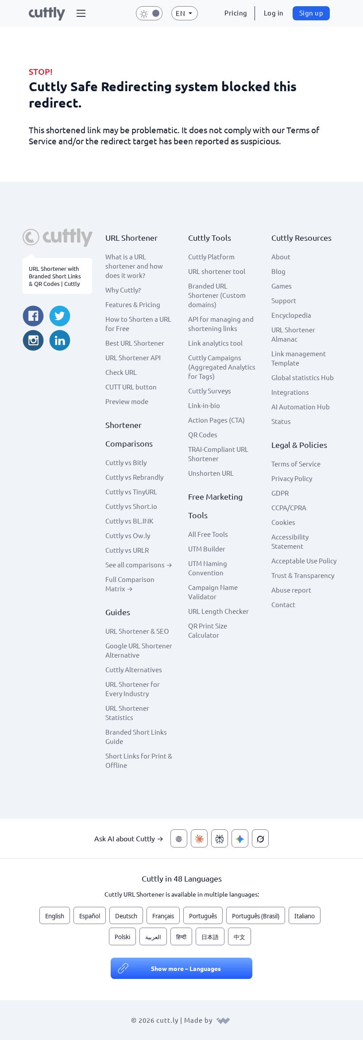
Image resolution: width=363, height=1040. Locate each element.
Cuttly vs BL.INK (129, 520)
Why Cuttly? (123, 289)
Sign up (311, 12)
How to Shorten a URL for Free (138, 323)
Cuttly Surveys (209, 390)
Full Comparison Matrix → (129, 584)
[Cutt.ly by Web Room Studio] (223, 1020)
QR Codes (202, 434)
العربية (153, 937)
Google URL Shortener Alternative (138, 650)
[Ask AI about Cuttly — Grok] (260, 838)
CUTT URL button (131, 386)
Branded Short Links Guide (136, 736)
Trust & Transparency (302, 575)
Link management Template (298, 358)
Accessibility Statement (290, 541)
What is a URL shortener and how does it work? (134, 265)
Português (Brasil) (255, 916)
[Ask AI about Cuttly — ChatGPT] (178, 838)
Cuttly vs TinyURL (131, 491)
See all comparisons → (138, 564)
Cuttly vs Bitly (126, 462)
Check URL (121, 372)
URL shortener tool (216, 271)
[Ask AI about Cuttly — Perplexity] (219, 838)
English (54, 916)
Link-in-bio (204, 405)
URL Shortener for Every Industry (132, 688)
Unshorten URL (211, 473)
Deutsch (126, 916)
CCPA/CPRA (288, 507)
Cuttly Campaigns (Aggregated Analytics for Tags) (221, 366)
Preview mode (126, 401)
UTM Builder (206, 548)
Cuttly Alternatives (133, 669)
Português (203, 916)
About (280, 256)
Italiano (304, 916)
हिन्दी (181, 937)
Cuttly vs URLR (127, 550)
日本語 (210, 937)
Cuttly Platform (211, 256)
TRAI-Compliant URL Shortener (218, 453)
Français (163, 916)
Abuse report (291, 589)
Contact (283, 604)
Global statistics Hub (302, 377)
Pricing (235, 12)
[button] (81, 13)
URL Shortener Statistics (127, 712)
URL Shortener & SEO (137, 631)
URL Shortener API (133, 357)
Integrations (290, 392)
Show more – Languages (186, 968)
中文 (239, 937)
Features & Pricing (132, 304)
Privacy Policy (291, 478)
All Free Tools (208, 534)
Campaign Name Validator (213, 592)
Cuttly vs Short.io (131, 506)
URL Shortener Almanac (293, 334)
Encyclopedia (291, 315)
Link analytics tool (215, 343)
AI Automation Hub (300, 406)
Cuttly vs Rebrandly (134, 477)
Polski (122, 937)
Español (89, 916)
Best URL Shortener (134, 343)
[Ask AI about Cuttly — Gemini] (240, 838)
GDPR (280, 493)
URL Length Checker (218, 611)
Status (281, 421)
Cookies (283, 522)
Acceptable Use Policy (303, 560)
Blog (278, 271)
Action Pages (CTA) (216, 420)
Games (281, 285)
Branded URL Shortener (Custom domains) (217, 294)
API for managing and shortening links (221, 323)
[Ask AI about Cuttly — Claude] (199, 838)
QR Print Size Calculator (207, 630)
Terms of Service (296, 463)
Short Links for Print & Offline (138, 760)
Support (283, 300)
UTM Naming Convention (207, 568)
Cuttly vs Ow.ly (127, 535)
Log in (274, 12)
